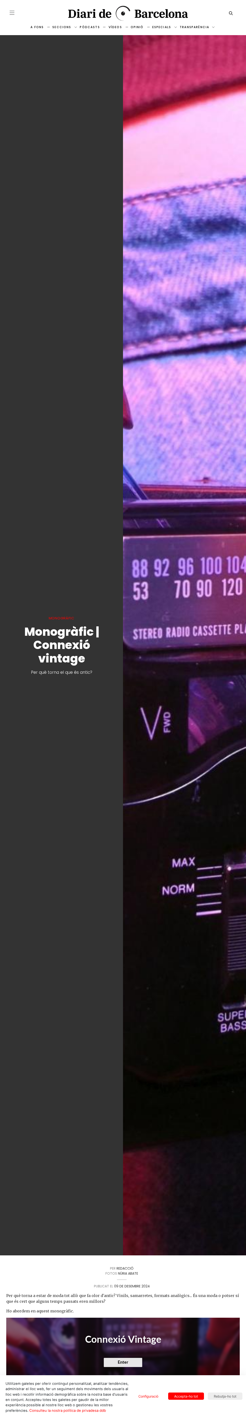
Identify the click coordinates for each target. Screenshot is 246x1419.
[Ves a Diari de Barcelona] (123, 13)
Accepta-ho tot (186, 1396)
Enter (123, 1362)
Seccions (61, 27)
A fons (37, 27)
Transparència (194, 27)
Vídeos (115, 27)
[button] (12, 13)
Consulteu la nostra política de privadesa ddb (67, 1410)
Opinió (137, 27)
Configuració (148, 1396)
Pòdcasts (90, 27)
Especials (161, 27)
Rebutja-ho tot (225, 1396)
